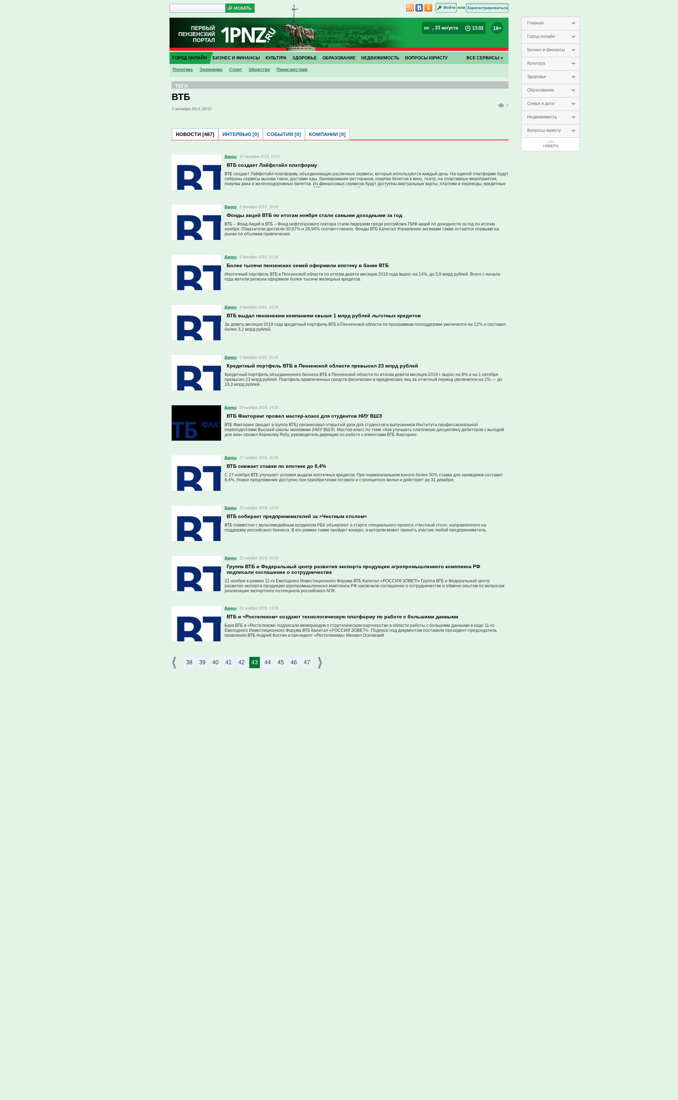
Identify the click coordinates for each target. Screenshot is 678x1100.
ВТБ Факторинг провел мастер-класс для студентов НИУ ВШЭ (304, 416)
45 (281, 662)
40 (215, 662)
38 (189, 662)
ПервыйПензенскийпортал (196, 34)
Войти (450, 7)
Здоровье (536, 76)
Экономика (211, 69)
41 (228, 662)
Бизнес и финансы (546, 49)
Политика (183, 69)
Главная (535, 22)
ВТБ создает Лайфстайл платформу (272, 165)
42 (241, 662)
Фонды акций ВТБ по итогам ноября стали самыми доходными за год (314, 215)
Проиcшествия (292, 69)
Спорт (235, 69)
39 (202, 662)
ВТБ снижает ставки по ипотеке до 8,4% (276, 466)
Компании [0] (327, 134)
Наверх (550, 146)
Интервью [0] (240, 134)
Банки (231, 156)
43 (254, 662)
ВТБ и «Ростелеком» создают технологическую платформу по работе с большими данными (342, 616)
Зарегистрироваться (487, 8)
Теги (181, 86)
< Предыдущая (175, 662)
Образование (540, 90)
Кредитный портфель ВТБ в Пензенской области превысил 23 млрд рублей (322, 366)
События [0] (284, 134)
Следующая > (320, 662)
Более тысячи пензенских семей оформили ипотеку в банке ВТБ (308, 265)
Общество (259, 69)
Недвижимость (542, 116)
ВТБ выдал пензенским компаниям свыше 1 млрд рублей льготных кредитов (324, 315)
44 (267, 662)
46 (294, 662)
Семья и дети (540, 103)
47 (307, 662)
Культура (536, 63)
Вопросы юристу (544, 130)
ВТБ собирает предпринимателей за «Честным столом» (297, 516)
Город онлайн (541, 36)
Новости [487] (195, 134)
